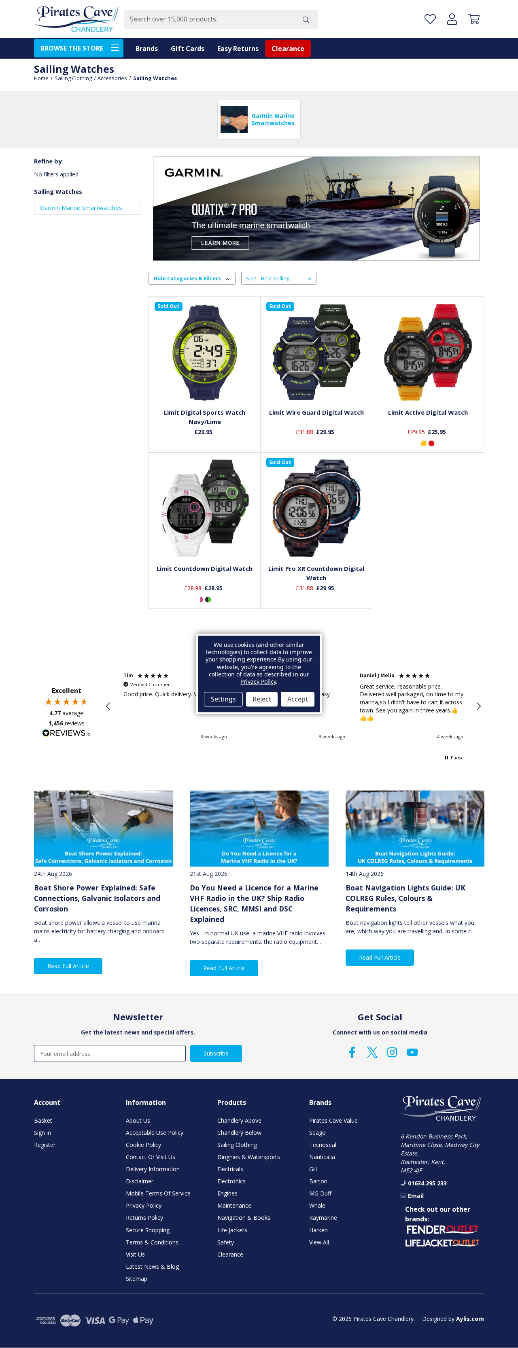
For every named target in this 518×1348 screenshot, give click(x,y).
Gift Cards (187, 48)
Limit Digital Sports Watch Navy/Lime (204, 417)
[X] (372, 1052)
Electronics (231, 1181)
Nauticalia (322, 1157)
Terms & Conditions (152, 1242)
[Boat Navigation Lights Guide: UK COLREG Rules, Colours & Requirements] (415, 829)
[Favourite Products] (430, 19)
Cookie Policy (143, 1145)
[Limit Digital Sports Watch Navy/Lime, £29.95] (205, 352)
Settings (223, 699)
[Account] (452, 19)
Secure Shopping (148, 1230)
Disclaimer (139, 1181)
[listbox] (288, 278)
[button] (108, 706)
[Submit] (306, 19)
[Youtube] (412, 1052)
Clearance (288, 48)
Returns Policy (144, 1217)
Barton (318, 1181)
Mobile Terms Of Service (158, 1193)
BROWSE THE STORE (71, 48)
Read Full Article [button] (68, 966)
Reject (262, 699)
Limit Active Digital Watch (428, 412)
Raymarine (323, 1217)
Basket (43, 1120)
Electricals (230, 1169)
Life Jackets (232, 1230)
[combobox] (209, 19)
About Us (138, 1120)
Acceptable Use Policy (154, 1132)
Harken (318, 1230)
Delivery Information (153, 1169)
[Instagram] (392, 1052)
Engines (227, 1193)
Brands (147, 48)
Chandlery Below (239, 1132)
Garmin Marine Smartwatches (81, 207)
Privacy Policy (143, 1205)
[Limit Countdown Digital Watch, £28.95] (205, 508)
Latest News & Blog (152, 1266)
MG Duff (320, 1193)
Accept (297, 699)
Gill (313, 1169)
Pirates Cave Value (333, 1120)
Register (44, 1145)
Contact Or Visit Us (150, 1157)
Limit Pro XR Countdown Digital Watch (316, 573)
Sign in (42, 1132)
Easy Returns (238, 48)
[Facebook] (352, 1052)
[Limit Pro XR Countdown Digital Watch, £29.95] (316, 508)
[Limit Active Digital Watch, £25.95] (428, 352)
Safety (225, 1242)
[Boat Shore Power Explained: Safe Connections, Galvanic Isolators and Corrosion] (103, 829)
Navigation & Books (243, 1217)
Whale (317, 1205)
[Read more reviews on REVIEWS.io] (66, 734)
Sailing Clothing (237, 1145)
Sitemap (136, 1278)
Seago (317, 1132)
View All (319, 1242)
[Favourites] (205, 383)
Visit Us (135, 1254)
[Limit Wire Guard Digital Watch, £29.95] (316, 352)
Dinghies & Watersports (248, 1157)
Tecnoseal (322, 1145)
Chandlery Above (239, 1120)
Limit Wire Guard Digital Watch (316, 412)
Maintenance (234, 1205)
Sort (251, 278)
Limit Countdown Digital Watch (205, 568)
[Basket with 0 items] (474, 19)
